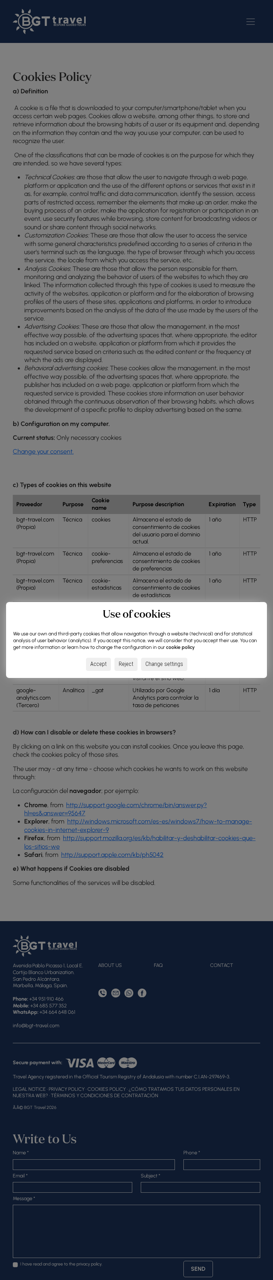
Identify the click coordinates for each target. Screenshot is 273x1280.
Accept (98, 664)
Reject (126, 664)
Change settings (164, 664)
